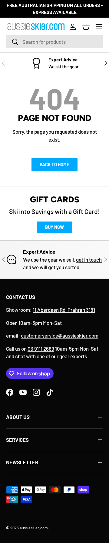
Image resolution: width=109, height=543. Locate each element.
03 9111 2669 (41, 348)
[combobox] (54, 41)
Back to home (54, 164)
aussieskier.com (34, 527)
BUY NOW (54, 227)
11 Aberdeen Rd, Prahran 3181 (64, 310)
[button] (86, 26)
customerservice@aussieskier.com (59, 335)
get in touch (89, 259)
